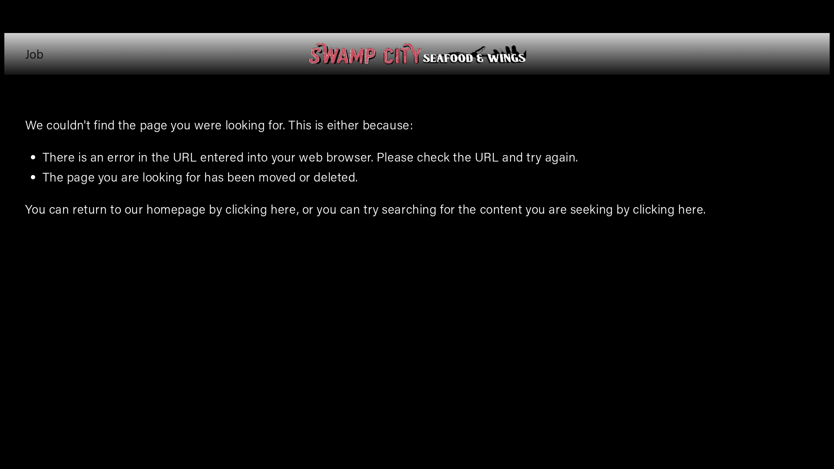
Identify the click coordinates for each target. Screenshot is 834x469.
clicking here (260, 209)
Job (34, 54)
